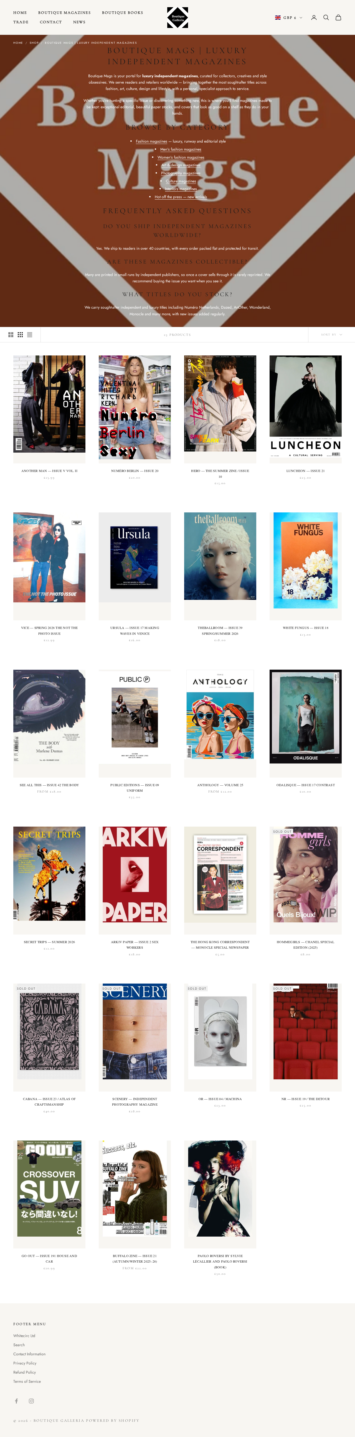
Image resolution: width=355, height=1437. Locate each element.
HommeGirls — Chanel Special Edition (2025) (305, 945)
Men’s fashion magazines (180, 149)
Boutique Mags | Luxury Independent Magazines (91, 43)
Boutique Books (122, 12)
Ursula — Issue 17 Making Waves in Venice (134, 630)
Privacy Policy (24, 1363)
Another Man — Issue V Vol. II (49, 470)
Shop (34, 43)
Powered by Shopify (113, 1420)
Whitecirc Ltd (24, 1335)
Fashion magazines (151, 141)
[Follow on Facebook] (16, 1401)
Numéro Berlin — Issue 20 (135, 470)
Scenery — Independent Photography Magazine (135, 1101)
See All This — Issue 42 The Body (49, 785)
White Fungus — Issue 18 (305, 627)
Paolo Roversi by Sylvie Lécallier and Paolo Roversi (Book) (220, 1261)
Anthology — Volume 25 (220, 785)
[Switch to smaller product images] (20, 334)
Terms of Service (27, 1381)
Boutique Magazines (64, 12)
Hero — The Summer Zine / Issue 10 (220, 473)
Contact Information (29, 1354)
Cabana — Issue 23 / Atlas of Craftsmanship (49, 1101)
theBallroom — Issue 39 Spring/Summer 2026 (220, 630)
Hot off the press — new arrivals (181, 197)
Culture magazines (181, 181)
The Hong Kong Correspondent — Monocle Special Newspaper (220, 945)
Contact (51, 22)
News (79, 22)
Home (20, 12)
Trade (21, 22)
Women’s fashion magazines (181, 157)
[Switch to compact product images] (29, 334)
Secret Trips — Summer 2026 (49, 942)
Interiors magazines (181, 189)
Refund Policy (24, 1372)
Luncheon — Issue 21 (305, 470)
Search (19, 1345)
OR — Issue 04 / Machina (220, 1099)
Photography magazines (181, 173)
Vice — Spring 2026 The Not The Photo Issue (49, 630)
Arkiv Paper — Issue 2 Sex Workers (135, 945)
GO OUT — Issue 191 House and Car (49, 1258)
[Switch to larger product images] (10, 334)
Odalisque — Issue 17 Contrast (306, 785)
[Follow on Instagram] (31, 1401)
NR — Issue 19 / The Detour (306, 1099)
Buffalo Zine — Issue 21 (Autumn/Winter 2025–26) (135, 1258)
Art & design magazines (181, 165)
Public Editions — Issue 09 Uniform (134, 788)
